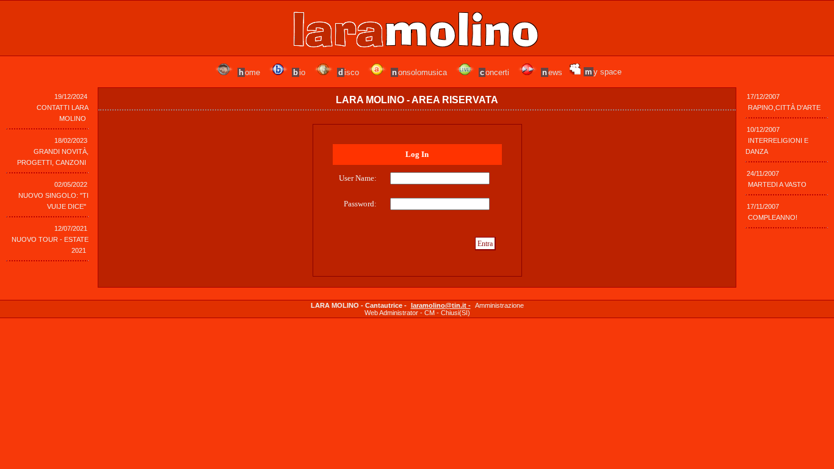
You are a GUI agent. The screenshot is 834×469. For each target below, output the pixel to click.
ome (249, 72)
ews (552, 72)
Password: (360, 203)
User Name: (358, 178)
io (299, 72)
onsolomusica (419, 72)
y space (603, 71)
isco (348, 72)
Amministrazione (499, 305)
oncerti (494, 72)
